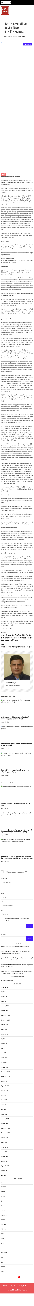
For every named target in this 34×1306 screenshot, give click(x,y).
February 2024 (5, 1119)
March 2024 (4, 1114)
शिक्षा (2, 1262)
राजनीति (2, 1243)
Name (2, 893)
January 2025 (4, 1067)
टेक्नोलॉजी (3, 1196)
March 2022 (4, 1152)
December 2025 (5, 1015)
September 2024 (5, 1086)
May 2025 (3, 1048)
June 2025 (4, 1043)
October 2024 (4, 1081)
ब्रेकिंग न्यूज (3, 1224)
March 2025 (4, 1057)
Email (2, 902)
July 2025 (3, 1039)
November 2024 (5, 1076)
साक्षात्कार (3, 1266)
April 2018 (3, 1175)
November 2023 (5, 1133)
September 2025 (5, 1029)
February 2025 (5, 1062)
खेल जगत (3, 1191)
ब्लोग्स (2, 1234)
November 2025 (5, 1020)
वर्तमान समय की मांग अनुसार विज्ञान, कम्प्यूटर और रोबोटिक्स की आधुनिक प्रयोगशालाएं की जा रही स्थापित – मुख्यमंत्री (16, 831)
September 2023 (5, 1142)
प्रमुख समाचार (4, 1215)
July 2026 (3, 991)
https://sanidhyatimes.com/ (13, 685)
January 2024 (4, 1123)
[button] (3, 174)
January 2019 (4, 1156)
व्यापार (2, 1257)
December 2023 (5, 1128)
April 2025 (3, 1053)
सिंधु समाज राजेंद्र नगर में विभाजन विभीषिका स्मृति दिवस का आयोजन (15, 946)
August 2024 (4, 1090)
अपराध (2, 1182)
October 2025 (4, 1024)
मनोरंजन (3, 1238)
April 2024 (3, 1109)
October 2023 (4, 1137)
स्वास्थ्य (2, 1271)
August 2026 (4, 987)
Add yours (28, 872)
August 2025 (4, 1034)
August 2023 (4, 1147)
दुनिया (2, 1201)
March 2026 (4, 1001)
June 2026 (4, 996)
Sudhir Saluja (21, 36)
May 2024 (3, 1104)
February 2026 (5, 1006)
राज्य (2, 1248)
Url (2, 910)
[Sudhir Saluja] (17, 667)
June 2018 (4, 1170)
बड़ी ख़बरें (3, 1219)
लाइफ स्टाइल (4, 1252)
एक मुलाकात (3, 1187)
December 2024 (5, 1072)
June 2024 (4, 1100)
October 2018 (4, 1161)
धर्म (1, 1205)
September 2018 (5, 1166)
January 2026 (4, 1010)
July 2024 (3, 1095)
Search (3, 935)
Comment (4, 878)
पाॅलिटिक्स (3, 1210)
